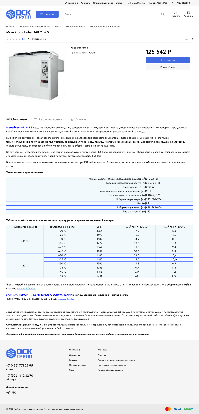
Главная (10, 26)
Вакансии (102, 355)
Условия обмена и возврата (110, 369)
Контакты (85, 3)
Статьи (119, 3)
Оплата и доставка (103, 3)
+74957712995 (160, 2)
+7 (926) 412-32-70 (19, 375)
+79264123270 (182, 2)
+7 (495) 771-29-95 (19, 365)
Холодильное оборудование (35, 26)
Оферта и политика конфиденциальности (116, 360)
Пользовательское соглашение (112, 364)
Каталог (50, 14)
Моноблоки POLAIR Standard (105, 26)
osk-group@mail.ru (136, 2)
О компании (71, 3)
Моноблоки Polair (75, 26)
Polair (58, 26)
